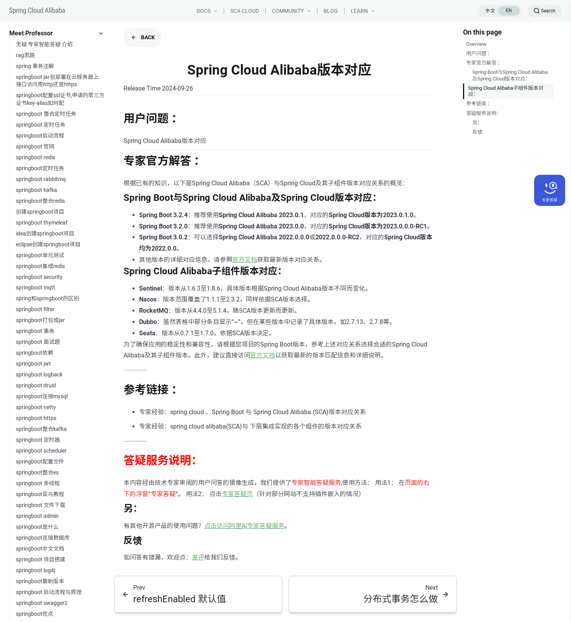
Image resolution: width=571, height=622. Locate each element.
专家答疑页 (237, 494)
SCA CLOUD (244, 11)
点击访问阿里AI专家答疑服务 (244, 526)
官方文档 (244, 259)
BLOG (331, 11)
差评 (198, 557)
